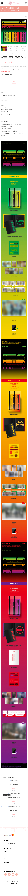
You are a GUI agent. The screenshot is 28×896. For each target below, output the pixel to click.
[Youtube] (16, 874)
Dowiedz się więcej (14, 803)
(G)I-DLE (11, 795)
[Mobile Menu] (2, 3)
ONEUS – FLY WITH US (14, 810)
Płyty (16, 782)
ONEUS (14, 808)
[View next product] (26, 17)
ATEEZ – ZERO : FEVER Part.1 (14, 10)
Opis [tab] (14, 81)
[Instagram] (5, 874)
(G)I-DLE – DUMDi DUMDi (14, 797)
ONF (14, 782)
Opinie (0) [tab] (14, 88)
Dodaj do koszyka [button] (14, 790)
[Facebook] (13, 874)
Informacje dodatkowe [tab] (14, 85)
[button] (25, 21)
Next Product (21, 16)
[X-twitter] (9, 874)
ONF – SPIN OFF (14, 784)
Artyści (12, 782)
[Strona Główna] (1, 10)
